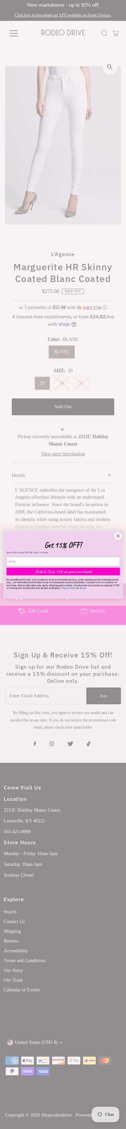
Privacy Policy (68, 588)
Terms (82, 588)
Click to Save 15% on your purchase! (63, 571)
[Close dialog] (118, 536)
